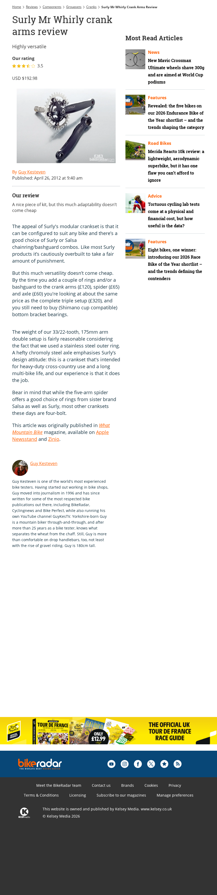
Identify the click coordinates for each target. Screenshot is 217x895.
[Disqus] (94, 644)
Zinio (53, 439)
